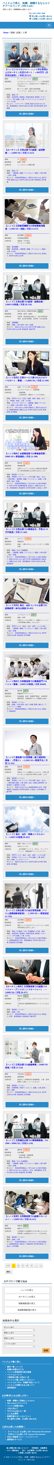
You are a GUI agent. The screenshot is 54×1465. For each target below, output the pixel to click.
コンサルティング (21, 859)
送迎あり (31, 486)
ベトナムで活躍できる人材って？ (21, 1385)
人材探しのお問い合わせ (42, 19)
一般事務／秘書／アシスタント (23, 173)
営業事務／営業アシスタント (22, 1088)
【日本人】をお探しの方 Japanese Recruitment (26, 1434)
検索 (46, 1350)
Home (6, 32)
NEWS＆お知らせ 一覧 (16, 1411)
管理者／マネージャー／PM (22, 477)
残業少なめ (15, 180)
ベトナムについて (14, 1375)
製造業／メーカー (18, 475)
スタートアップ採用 (22, 104)
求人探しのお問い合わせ (42, 16)
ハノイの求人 (27, 1290)
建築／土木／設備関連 (20, 550)
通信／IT (15, 95)
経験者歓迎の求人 (27, 1303)
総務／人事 (20, 99)
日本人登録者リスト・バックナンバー (22, 1437)
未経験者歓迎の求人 (27, 1310)
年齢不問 (32, 329)
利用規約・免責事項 (39, 1448)
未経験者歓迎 (14, 410)
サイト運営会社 (13, 1450)
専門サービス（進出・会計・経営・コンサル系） (29, 626)
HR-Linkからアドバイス (17, 1403)
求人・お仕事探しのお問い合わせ (35, 1450)
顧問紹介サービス (14, 1439)
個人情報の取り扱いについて (17, 1448)
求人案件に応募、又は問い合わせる (22, 1419)
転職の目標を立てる (15, 1369)
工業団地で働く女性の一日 (18, 1377)
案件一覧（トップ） (15, 1367)
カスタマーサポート (19, 403)
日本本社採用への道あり (34, 488)
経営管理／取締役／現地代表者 (23, 97)
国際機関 (15, 322)
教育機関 (15, 247)
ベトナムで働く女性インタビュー (21, 1380)
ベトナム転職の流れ (15, 1406)
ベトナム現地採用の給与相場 (19, 1372)
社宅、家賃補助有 (24, 561)
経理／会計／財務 (27, 325)
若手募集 (14, 412)
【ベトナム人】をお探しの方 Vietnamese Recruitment (29, 1432)
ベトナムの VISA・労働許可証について (23, 1382)
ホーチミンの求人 (27, 1297)
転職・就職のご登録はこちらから (21, 1401)
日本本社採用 (38, 106)
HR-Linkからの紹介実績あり (25, 407)
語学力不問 (32, 327)
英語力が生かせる (36, 104)
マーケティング (30, 99)
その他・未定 (40, 931)
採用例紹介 (11, 1388)
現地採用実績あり (21, 178)
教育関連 (15, 249)
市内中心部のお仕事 (26, 106)
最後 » (9, 1272)
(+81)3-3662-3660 (38, 13)
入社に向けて (12, 1408)
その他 (13, 101)
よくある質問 (12, 1414)
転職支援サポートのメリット (19, 1416)
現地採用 (37, 180)
